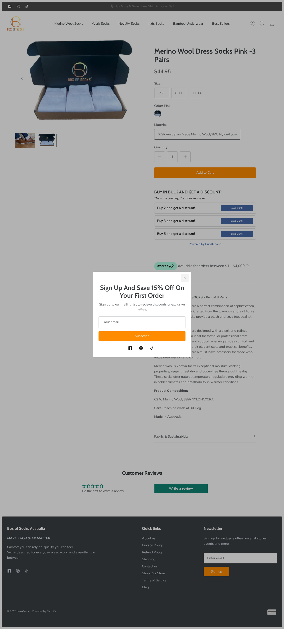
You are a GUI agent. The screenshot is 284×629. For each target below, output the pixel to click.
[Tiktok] (152, 348)
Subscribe (142, 336)
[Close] (185, 278)
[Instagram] (141, 348)
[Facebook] (130, 348)
